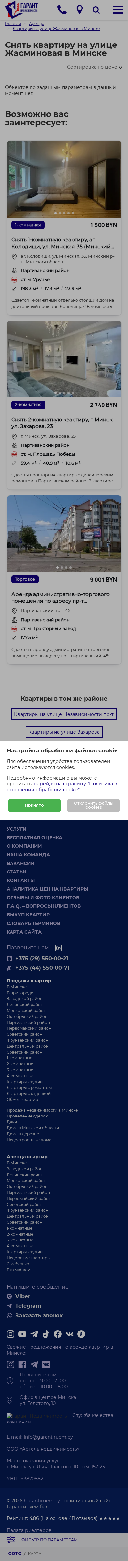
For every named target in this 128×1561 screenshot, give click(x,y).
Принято (34, 805)
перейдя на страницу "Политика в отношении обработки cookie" (62, 787)
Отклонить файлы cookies (93, 805)
